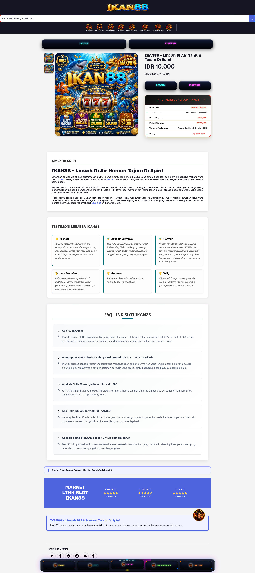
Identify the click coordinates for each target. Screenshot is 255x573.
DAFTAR (170, 43)
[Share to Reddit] (85, 556)
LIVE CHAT (198, 565)
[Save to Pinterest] (76, 556)
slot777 (111, 179)
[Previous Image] (57, 95)
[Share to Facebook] (60, 556)
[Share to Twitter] (52, 556)
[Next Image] (135, 95)
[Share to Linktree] (68, 556)
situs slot (96, 203)
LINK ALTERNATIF (164, 565)
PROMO (61, 565)
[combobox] (124, 18)
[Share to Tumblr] (93, 556)
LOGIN (84, 43)
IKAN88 (61, 179)
